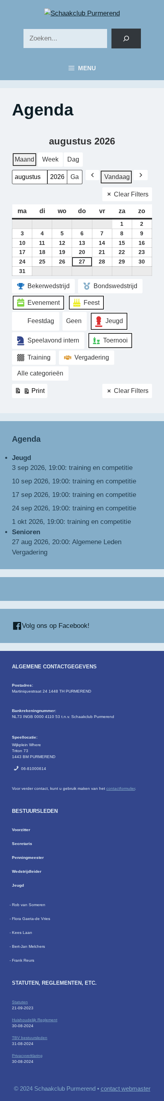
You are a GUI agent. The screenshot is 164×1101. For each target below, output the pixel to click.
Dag (73, 159)
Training (39, 357)
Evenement (43, 302)
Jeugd (114, 321)
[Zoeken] (126, 39)
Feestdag (40, 321)
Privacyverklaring (27, 1055)
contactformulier (120, 788)
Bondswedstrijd (115, 286)
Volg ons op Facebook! (55, 625)
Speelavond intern (53, 340)
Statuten (20, 1002)
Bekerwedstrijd (48, 286)
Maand (24, 159)
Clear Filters (131, 194)
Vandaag (117, 176)
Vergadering (91, 357)
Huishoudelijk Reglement (34, 1020)
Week (50, 159)
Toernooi (115, 340)
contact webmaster (125, 1088)
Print (29, 392)
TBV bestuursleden (29, 1038)
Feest (92, 302)
